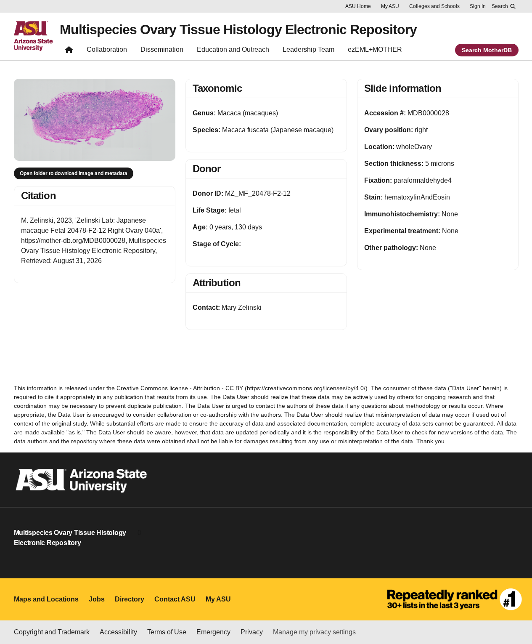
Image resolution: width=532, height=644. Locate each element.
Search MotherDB (487, 50)
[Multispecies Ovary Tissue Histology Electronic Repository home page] (69, 51)
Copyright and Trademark (52, 632)
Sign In (478, 6)
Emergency (213, 632)
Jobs (97, 599)
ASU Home (358, 6)
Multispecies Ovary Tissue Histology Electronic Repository (238, 29)
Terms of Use (166, 632)
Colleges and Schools (434, 6)
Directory (129, 599)
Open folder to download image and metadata (73, 173)
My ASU (390, 6)
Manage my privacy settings (314, 632)
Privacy (252, 632)
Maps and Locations (46, 599)
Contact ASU (175, 599)
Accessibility (118, 632)
